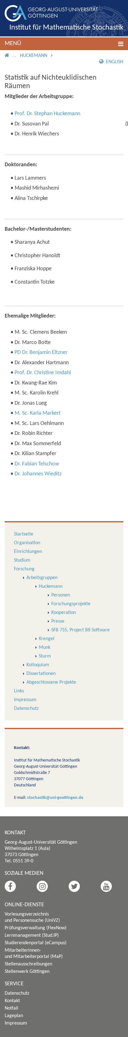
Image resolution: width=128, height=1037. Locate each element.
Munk (44, 647)
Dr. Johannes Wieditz (38, 474)
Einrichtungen (28, 551)
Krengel (46, 638)
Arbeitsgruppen (41, 577)
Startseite (23, 534)
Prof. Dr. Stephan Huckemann (47, 114)
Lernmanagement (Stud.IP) (32, 935)
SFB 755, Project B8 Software (80, 630)
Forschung (24, 569)
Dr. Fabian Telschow (37, 464)
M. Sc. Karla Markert (38, 413)
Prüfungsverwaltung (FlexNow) (35, 928)
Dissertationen (41, 673)
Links (19, 691)
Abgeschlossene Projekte (51, 682)
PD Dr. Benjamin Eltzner (41, 353)
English (114, 61)
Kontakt (12, 1000)
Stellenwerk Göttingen (27, 971)
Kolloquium (37, 664)
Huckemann (33, 55)
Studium (22, 560)
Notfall (11, 1008)
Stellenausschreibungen (28, 964)
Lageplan (14, 1015)
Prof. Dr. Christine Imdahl (43, 373)
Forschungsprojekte (70, 603)
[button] (64, 43)
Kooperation (63, 612)
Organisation (27, 542)
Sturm (45, 656)
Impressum (25, 699)
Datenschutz (26, 708)
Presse (57, 621)
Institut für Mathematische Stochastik (66, 27)
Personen (60, 595)
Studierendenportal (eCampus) (35, 942)
